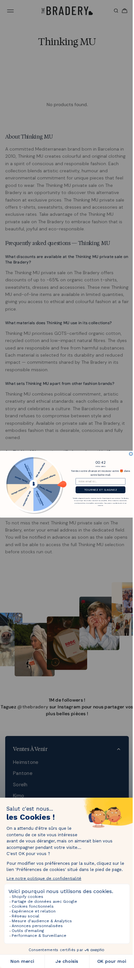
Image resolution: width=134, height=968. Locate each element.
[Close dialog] (129, 454)
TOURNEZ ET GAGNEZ (99, 489)
